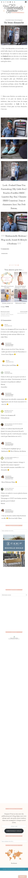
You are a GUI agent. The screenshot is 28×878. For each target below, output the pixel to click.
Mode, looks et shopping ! (16, 20)
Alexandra (8, 343)
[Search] (14, 1)
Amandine (7, 372)
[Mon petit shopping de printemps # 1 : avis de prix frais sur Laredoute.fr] (20, 278)
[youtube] (10, 1)
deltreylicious (9, 410)
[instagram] (3, 1)
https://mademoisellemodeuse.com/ (16, 869)
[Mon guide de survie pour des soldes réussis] (7, 278)
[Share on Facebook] (5, 307)
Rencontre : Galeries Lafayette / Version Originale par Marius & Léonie (7, 313)
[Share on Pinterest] (8, 307)
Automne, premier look (7, 303)
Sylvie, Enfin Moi (9, 488)
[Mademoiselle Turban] (20, 295)
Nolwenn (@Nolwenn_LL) (12, 457)
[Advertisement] (14, 613)
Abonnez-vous (14, 831)
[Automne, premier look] (7, 295)
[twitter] (1, 1)
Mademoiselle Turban (20, 303)
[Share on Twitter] (7, 307)
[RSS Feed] (12, 1)
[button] (26, 2)
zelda (6, 324)
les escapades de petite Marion (13, 423)
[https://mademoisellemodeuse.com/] (14, 8)
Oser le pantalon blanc (22, 312)
